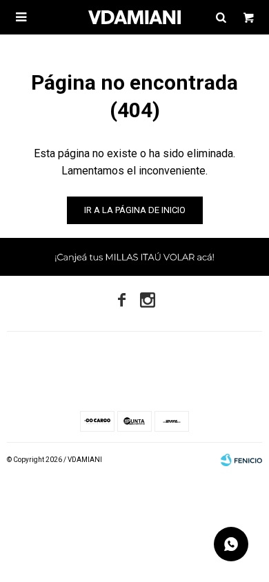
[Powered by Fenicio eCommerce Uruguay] (241, 460)
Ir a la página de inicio (135, 210)
